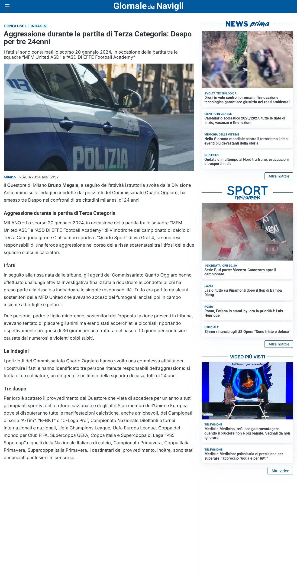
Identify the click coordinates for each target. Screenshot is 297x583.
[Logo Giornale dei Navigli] (148, 6)
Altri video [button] (280, 470)
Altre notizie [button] (278, 176)
